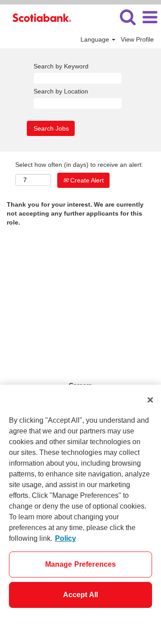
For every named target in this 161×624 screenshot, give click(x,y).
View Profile (137, 39)
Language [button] (95, 39)
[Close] (150, 400)
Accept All (80, 595)
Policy (65, 538)
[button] (150, 17)
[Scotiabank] (38, 17)
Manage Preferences (80, 564)
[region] (80, 504)
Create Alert (86, 180)
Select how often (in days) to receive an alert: (79, 164)
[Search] (127, 16)
